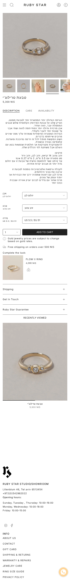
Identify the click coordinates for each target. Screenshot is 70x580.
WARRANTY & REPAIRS (17, 560)
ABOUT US (9, 538)
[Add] (28, 269)
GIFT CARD (10, 549)
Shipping (8, 289)
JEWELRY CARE (12, 565)
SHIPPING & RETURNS (17, 554)
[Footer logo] (7, 472)
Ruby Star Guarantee (16, 309)
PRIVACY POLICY (13, 577)
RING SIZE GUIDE (13, 571)
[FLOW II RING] (13, 267)
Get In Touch (11, 299)
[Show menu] (4, 5)
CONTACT (9, 543)
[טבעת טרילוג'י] (35, 362)
